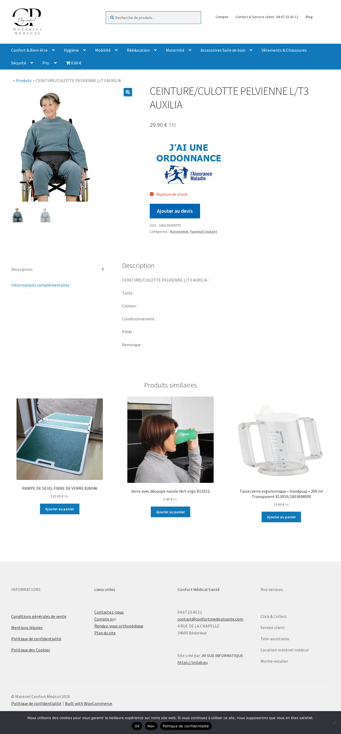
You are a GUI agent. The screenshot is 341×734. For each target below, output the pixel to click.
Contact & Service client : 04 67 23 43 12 (267, 16)
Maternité (175, 50)
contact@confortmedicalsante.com (210, 619)
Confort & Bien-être (29, 50)
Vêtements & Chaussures (284, 50)
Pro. (46, 63)
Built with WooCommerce (88, 703)
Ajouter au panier (59, 509)
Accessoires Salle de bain (223, 50)
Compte (222, 16)
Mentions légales (27, 627)
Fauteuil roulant (203, 231)
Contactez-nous (109, 612)
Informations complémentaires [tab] (40, 285)
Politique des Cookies (30, 650)
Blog (309, 16)
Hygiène (71, 50)
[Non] (334, 722)
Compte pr (104, 619)
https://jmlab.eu (192, 662)
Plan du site (105, 632)
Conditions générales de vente (38, 616)
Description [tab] (22, 269)
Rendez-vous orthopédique (118, 626)
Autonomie (179, 231)
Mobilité (103, 50)
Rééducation (138, 50)
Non (151, 726)
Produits (24, 80)
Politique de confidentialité (36, 638)
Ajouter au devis (175, 211)
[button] (128, 92)
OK (137, 726)
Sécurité (18, 63)
